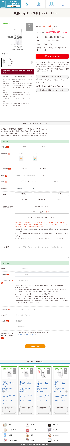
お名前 (4, 274)
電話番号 (5, 309)
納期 (4, 181)
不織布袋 (55, 424)
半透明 (43, 146)
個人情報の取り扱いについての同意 (7, 335)
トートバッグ (12, 430)
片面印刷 (24, 168)
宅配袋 (10, 435)
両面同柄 (43, 168)
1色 (22, 153)
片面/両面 (5, 168)
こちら (34, 238)
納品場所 (4, 189)
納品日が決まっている (29, 181)
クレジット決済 (43, 212)
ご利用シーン (5, 194)
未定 (56, 181)
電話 (27, 5)
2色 (36, 153)
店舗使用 (24, 199)
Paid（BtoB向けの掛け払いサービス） (43, 217)
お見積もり (39, 5)
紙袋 (10, 424)
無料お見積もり (54, 56)
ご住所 (4, 321)
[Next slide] (32, 62)
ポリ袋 (33, 424)
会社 (61, 194)
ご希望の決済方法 (7, 207)
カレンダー (56, 440)
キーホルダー (56, 435)
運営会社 (51, 5)
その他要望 (5, 247)
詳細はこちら (9, 408)
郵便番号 (4, 315)
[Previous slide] (3, 62)
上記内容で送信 (34, 346)
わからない (43, 199)
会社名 (3, 268)
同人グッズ (56, 430)
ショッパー (34, 430)
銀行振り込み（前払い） (43, 206)
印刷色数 (5, 153)
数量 (4, 176)
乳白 (24, 146)
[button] (11, 62)
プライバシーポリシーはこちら (27, 335)
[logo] (10, 1)
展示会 (24, 194)
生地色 (4, 147)
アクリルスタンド (14, 440)
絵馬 (32, 435)
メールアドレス (7, 281)
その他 (61, 199)
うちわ (33, 440)
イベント (43, 194)
